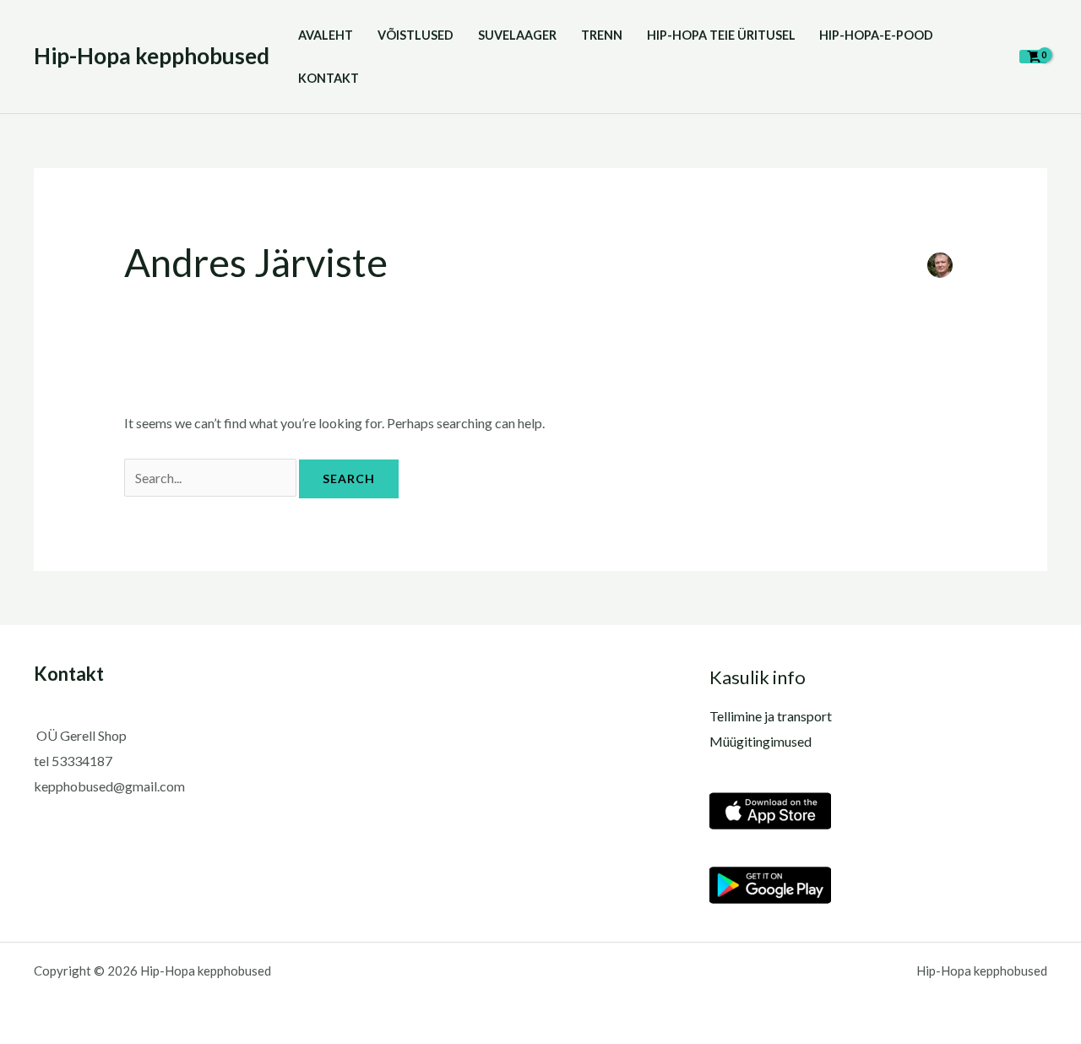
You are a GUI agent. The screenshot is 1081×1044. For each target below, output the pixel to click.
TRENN (601, 35)
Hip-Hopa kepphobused (151, 55)
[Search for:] (211, 478)
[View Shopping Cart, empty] (1033, 56)
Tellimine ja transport (770, 716)
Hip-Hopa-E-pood (876, 35)
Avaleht (325, 35)
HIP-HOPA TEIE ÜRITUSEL (721, 35)
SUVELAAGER (517, 35)
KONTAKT (328, 78)
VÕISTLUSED (416, 35)
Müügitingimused (760, 741)
